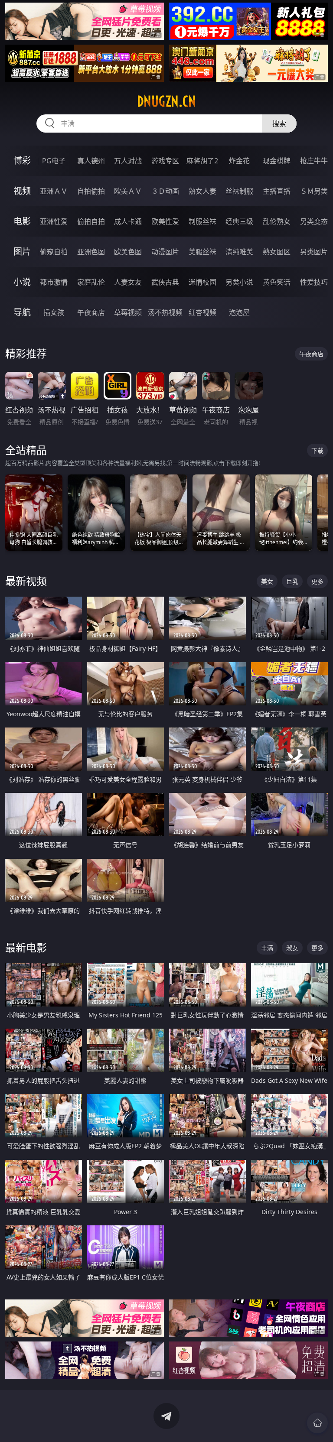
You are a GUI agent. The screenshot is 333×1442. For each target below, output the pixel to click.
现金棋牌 (277, 161)
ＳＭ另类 (314, 191)
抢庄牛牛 (314, 161)
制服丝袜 (202, 221)
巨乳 (292, 581)
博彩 (22, 160)
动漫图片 (165, 252)
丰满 (267, 948)
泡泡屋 (239, 312)
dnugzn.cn (166, 101)
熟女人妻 (202, 191)
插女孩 (53, 312)
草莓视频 (128, 312)
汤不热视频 (165, 312)
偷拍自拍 (91, 221)
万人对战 (128, 161)
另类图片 (314, 252)
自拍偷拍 (91, 191)
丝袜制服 (239, 191)
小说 (22, 282)
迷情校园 (202, 282)
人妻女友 (128, 282)
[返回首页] (317, 1423)
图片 (22, 251)
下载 (317, 450)
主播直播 (277, 191)
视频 (22, 191)
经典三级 (239, 221)
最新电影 (26, 947)
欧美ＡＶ (128, 191)
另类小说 (239, 282)
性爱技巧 (314, 282)
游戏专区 (165, 161)
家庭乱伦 (91, 282)
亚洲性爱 (54, 221)
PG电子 (53, 161)
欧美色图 (128, 252)
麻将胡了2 (202, 161)
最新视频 (26, 581)
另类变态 (314, 221)
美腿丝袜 (202, 252)
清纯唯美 (239, 252)
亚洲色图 (91, 252)
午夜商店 (91, 312)
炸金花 (239, 161)
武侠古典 (165, 282)
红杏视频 (202, 312)
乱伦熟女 (277, 221)
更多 (317, 581)
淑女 (292, 948)
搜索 (279, 123)
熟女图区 (277, 252)
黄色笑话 (277, 282)
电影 (22, 221)
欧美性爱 (165, 221)
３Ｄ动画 (165, 191)
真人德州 (91, 161)
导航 (22, 312)
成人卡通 (128, 221)
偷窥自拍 (54, 252)
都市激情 (54, 282)
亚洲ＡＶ (54, 191)
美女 (267, 581)
